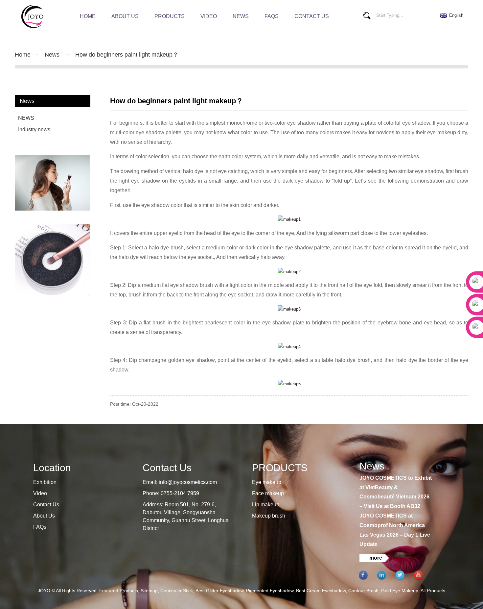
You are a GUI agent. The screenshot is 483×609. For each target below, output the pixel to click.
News (241, 16)
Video (208, 16)
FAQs (271, 16)
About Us (125, 16)
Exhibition (45, 482)
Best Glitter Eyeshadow (219, 590)
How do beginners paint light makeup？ (126, 54)
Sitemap (149, 590)
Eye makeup (266, 482)
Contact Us (311, 16)
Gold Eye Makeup (399, 590)
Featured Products (118, 590)
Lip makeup (265, 504)
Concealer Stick (176, 590)
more (375, 558)
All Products (433, 590)
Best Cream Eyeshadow (321, 590)
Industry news (34, 129)
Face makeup (268, 493)
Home (88, 16)
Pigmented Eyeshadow (269, 590)
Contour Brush (363, 590)
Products (169, 16)
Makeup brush (268, 516)
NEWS (26, 118)
